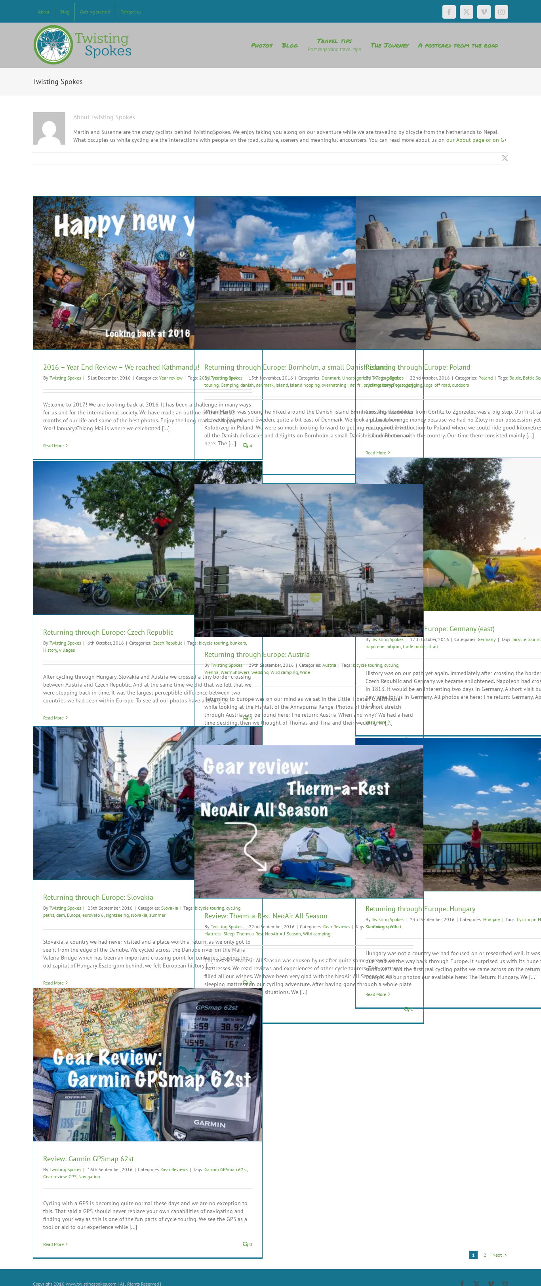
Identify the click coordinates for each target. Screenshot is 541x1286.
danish (247, 385)
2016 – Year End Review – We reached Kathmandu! (121, 367)
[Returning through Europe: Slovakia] (147, 803)
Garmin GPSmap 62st (225, 1169)
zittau (432, 646)
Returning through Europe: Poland (418, 367)
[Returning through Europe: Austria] (308, 560)
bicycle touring (367, 665)
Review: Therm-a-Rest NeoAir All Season (266, 915)
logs (428, 385)
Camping (229, 385)
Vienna (211, 672)
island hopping (305, 385)
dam (60, 915)
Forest (399, 385)
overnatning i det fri (342, 385)
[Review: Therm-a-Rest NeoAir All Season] (308, 821)
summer (157, 915)
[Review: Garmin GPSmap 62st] (147, 1064)
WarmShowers (235, 672)
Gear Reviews (336, 926)
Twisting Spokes (65, 378)
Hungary (491, 919)
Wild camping (284, 672)
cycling (373, 385)
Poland (485, 378)
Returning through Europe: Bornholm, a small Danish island (296, 367)
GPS (72, 1176)
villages (67, 650)
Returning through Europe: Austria (257, 654)
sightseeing (117, 915)
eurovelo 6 (93, 915)
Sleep (228, 934)
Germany (487, 639)
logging (414, 385)
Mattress (212, 934)
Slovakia (169, 908)
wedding (260, 672)
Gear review (55, 1176)
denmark (265, 385)
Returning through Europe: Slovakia (98, 897)
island (282, 385)
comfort (394, 926)
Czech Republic (167, 643)
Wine (305, 672)
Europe (73, 915)
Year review (171, 378)
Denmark (331, 378)
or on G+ (495, 139)
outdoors (460, 385)
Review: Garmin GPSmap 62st (88, 1158)
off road (442, 385)
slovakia (139, 915)
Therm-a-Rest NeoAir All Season (268, 934)
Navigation (89, 1176)
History (50, 650)
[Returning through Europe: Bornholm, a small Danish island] (308, 273)
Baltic (515, 378)
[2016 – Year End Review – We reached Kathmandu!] (147, 273)
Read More (53, 445)
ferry (386, 385)
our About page (465, 139)
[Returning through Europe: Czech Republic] (147, 538)
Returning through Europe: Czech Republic (108, 632)
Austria (329, 665)
